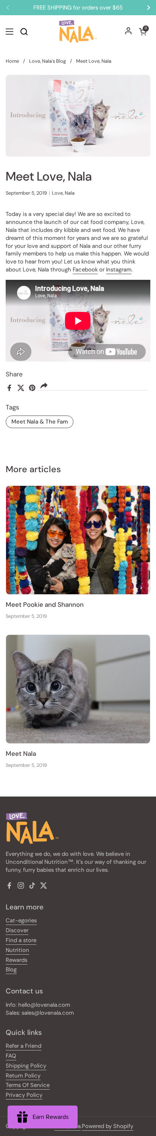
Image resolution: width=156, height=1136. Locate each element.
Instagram (118, 269)
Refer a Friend (23, 1046)
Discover (17, 930)
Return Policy (23, 1075)
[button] (142, 31)
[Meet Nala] (78, 689)
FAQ (11, 1056)
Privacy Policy (24, 1095)
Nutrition (17, 950)
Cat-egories (21, 920)
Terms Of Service (28, 1085)
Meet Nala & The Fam (39, 421)
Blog (11, 969)
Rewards (16, 960)
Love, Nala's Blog (47, 61)
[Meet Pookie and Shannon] (78, 540)
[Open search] (23, 31)
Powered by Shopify (107, 1126)
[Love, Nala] (78, 31)
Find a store (21, 940)
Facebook (85, 269)
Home (12, 61)
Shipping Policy (26, 1065)
